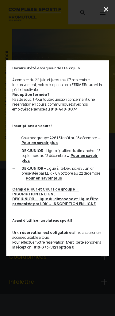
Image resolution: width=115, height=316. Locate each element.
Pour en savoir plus (39, 142)
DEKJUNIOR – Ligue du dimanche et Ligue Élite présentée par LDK (55, 201)
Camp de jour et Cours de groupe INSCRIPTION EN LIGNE (45, 192)
